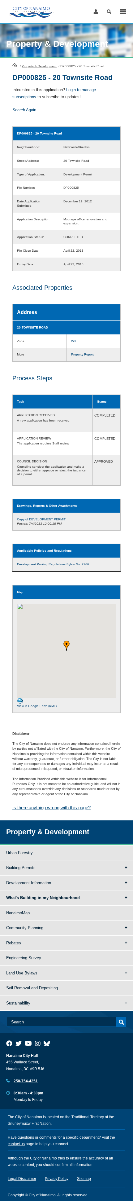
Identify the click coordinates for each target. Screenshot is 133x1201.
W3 (73, 341)
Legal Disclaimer (22, 1179)
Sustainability (18, 1003)
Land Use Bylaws (21, 973)
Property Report (82, 354)
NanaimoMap (18, 913)
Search (109, 11)
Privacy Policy (56, 1179)
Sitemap (84, 1179)
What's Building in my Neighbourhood (43, 897)
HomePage (14, 65)
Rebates (13, 943)
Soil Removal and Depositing (32, 988)
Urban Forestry (19, 852)
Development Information (28, 883)
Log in (96, 11)
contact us (16, 1144)
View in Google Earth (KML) (37, 706)
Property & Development (39, 66)
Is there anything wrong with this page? (51, 807)
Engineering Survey (23, 958)
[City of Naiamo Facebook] (9, 1043)
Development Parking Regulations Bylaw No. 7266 (53, 564)
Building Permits (21, 867)
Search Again (24, 110)
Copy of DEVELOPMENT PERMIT (41, 519)
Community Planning (24, 927)
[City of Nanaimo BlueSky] (48, 1043)
